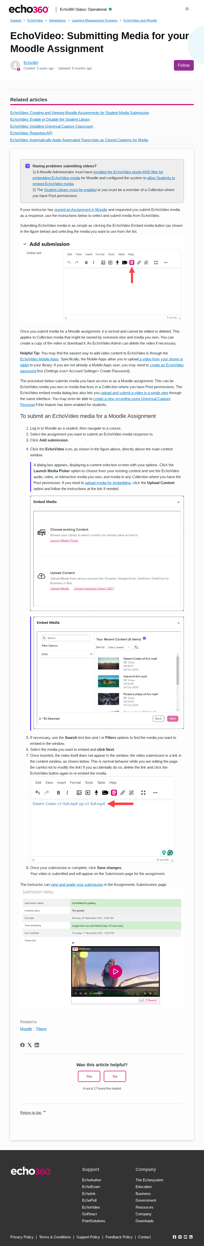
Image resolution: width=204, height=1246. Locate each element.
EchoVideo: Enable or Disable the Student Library (50, 119)
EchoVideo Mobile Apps (39, 359)
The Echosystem (149, 1180)
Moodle (26, 1029)
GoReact (89, 1214)
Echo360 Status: (83, 9)
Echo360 (31, 62)
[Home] (29, 8)
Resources (144, 1207)
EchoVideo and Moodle (140, 20)
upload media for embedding (108, 483)
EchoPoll (89, 1200)
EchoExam (91, 1187)
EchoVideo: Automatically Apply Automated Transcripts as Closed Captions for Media (79, 140)
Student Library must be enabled (70, 190)
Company (144, 1214)
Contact (144, 1237)
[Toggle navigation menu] (187, 9)
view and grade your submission (77, 884)
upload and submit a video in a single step (134, 393)
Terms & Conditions (55, 1237)
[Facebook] (22, 1045)
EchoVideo (35, 20)
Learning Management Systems (95, 20)
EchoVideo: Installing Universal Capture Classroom (51, 126)
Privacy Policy (22, 1237)
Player (41, 1029)
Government (146, 1200)
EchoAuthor (91, 1180)
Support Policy (88, 1237)
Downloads (145, 1221)
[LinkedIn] (37, 1045)
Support (15, 20)
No (115, 1076)
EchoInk (89, 1193)
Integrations (57, 20)
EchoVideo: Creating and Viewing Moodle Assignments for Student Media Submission (79, 113)
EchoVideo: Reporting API (31, 133)
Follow (184, 65)
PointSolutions (93, 1221)
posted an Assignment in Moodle (80, 209)
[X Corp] (29, 1045)
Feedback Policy (119, 1237)
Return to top (31, 1112)
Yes (89, 1076)
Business (143, 1193)
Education (144, 1187)
